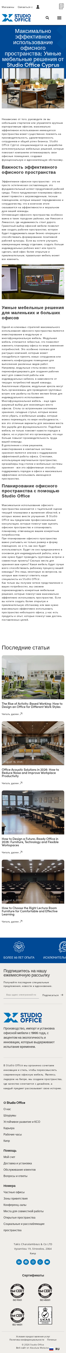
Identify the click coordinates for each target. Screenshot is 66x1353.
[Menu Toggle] (59, 17)
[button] (47, 18)
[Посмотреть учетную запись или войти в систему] (38, 7)
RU (57, 1349)
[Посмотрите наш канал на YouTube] (47, 1262)
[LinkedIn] (19, 1262)
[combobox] (54, 1349)
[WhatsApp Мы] (40, 1262)
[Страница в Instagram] (33, 1262)
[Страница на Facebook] (26, 1262)
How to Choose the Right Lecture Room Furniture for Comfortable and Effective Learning (30, 911)
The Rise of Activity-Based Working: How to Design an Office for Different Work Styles (32, 705)
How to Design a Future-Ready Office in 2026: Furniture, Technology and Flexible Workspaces (30, 841)
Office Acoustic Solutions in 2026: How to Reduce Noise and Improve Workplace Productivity (30, 772)
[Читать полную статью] (33, 677)
